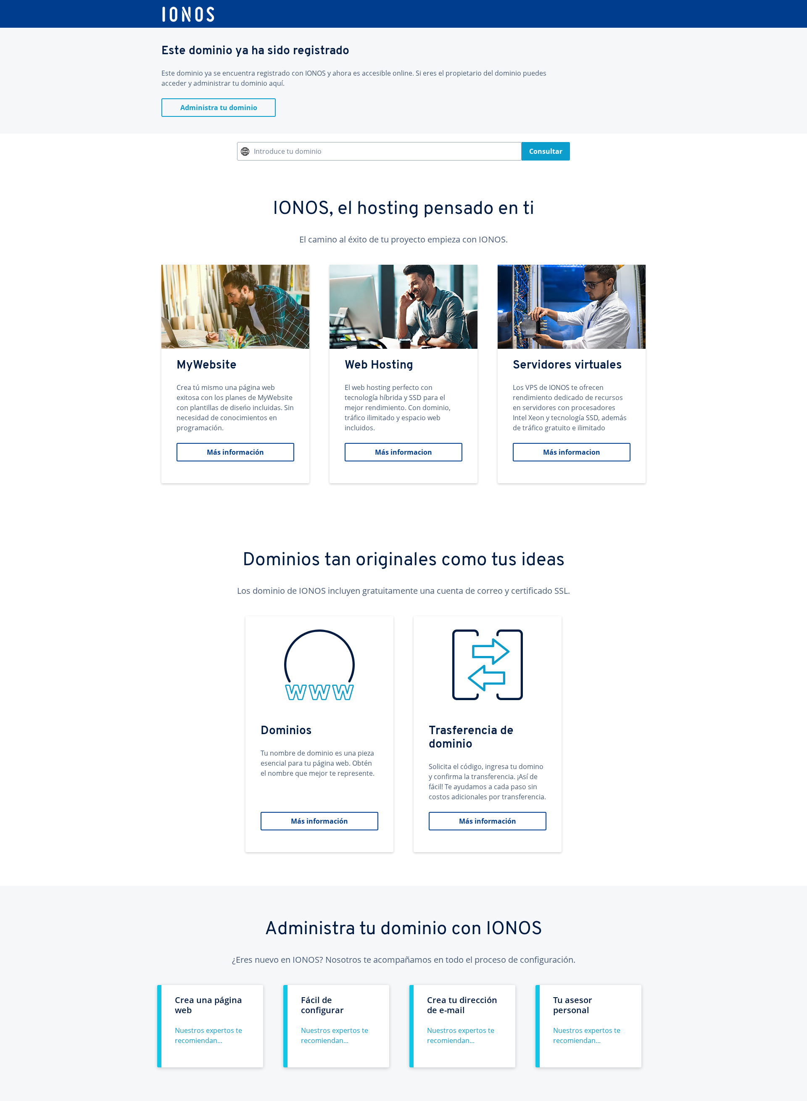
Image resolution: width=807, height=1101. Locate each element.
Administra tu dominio (218, 107)
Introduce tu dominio (288, 151)
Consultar (545, 151)
